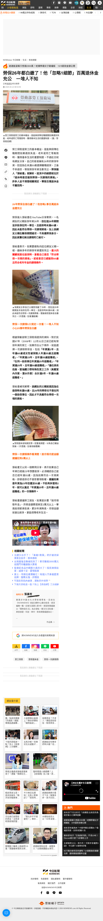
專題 (48, 7)
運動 (65, 7)
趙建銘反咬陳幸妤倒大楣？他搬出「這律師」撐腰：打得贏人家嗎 (49, 743)
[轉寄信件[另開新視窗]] (6, 164)
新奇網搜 (32, 60)
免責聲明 (44, 879)
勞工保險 (19, 659)
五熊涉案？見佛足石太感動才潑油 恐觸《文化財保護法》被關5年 (31, 743)
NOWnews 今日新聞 (11, 60)
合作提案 (61, 883)
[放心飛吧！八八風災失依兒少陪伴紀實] (24, 3)
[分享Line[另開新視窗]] (6, 157)
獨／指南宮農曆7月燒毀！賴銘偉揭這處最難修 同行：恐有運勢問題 (12, 720)
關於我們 (51, 883)
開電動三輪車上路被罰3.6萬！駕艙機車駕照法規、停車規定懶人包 (16, 847)
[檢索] (94, 3)
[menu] (2, 7)
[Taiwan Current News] (76, 3)
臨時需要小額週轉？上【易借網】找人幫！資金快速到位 (44, 772)
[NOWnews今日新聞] (8, 2)
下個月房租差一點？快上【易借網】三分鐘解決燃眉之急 (12, 744)
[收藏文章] (6, 186)
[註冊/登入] (100, 3)
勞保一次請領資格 (52, 659)
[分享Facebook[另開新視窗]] (6, 150)
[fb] (54, 3)
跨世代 (43, 12)
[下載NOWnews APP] (88, 3)
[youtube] (70, 3)
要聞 (40, 7)
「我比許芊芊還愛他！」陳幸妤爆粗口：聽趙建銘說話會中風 (31, 817)
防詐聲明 (34, 879)
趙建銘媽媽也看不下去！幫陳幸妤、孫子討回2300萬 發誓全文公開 (49, 795)
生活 (89, 7)
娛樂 (57, 7)
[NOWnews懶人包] (82, 3)
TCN (54, 12)
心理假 (78, 12)
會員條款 (41, 883)
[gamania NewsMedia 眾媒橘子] (51, 903)
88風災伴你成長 (27, 12)
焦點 (24, 7)
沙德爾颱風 (12, 7)
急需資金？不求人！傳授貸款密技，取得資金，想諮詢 (49, 720)
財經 (81, 7)
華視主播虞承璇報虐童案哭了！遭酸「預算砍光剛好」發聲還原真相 (16, 772)
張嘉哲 (9, 84)
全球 (73, 7)
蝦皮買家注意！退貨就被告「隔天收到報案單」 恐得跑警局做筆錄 (12, 795)
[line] (65, 3)
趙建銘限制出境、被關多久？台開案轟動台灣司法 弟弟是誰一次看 (45, 847)
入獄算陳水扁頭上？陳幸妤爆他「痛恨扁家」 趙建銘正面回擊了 (31, 720)
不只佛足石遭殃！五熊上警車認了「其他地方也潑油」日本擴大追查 (31, 795)
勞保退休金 (34, 659)
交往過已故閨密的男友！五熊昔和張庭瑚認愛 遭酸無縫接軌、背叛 (12, 819)
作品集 (49, 622)
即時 (32, 7)
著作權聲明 (67, 879)
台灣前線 (65, 12)
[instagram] (59, 3)
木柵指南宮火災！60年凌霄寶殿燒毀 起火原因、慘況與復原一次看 (49, 817)
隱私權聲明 (55, 879)
